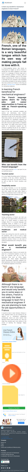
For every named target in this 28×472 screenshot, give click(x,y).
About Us (3, 442)
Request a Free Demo (14, 408)
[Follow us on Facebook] (2, 468)
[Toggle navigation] (25, 3)
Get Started (21, 422)
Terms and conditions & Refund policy (11, 447)
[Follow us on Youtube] (9, 468)
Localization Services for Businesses (10, 456)
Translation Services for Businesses (10, 452)
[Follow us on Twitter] (4, 468)
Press (2, 445)
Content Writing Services (7, 454)
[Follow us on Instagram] (5, 468)
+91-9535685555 (5, 437)
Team (2, 444)
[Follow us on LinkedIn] (7, 468)
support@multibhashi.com (6, 438)
